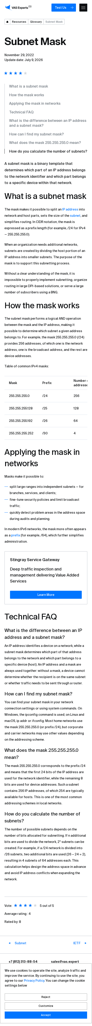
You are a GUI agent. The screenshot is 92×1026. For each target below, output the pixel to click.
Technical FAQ (21, 112)
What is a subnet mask (28, 86)
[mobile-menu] (83, 8)
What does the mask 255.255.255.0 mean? (45, 143)
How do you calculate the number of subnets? (48, 151)
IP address (70, 209)
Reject (45, 996)
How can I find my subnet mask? (36, 134)
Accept (46, 1015)
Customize (46, 1005)
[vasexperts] (18, 7)
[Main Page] (7, 22)
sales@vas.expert (65, 961)
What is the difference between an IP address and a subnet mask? (47, 123)
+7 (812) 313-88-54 (23, 961)
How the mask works (26, 95)
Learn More (45, 595)
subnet (75, 215)
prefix (15, 535)
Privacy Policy (34, 980)
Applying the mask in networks (35, 103)
